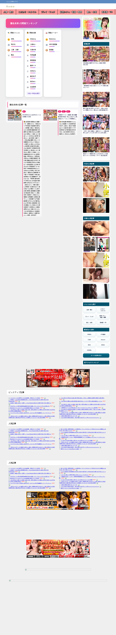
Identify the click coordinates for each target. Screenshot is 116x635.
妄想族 (51, 49)
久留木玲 (33, 49)
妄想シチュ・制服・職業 (71, 12)
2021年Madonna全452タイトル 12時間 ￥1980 (31, 115)
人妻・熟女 (9, 12)
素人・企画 (92, 12)
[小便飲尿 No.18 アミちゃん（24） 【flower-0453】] (96, 189)
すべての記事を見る (96, 355)
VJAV (89, 339)
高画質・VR (107, 12)
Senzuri (103, 339)
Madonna (52, 39)
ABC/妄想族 (53, 44)
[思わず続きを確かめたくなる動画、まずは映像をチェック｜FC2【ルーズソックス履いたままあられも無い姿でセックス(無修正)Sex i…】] (96, 205)
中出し (63, 111)
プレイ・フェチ (48, 12)
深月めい (33, 81)
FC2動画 (103, 334)
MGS (89, 345)
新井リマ (33, 65)
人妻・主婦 (14, 49)
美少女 (13, 44)
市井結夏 (33, 55)
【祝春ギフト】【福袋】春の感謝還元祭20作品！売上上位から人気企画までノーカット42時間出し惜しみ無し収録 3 (67, 117)
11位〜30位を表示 (34, 93)
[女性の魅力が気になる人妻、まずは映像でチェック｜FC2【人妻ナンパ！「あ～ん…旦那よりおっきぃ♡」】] (96, 228)
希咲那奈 (33, 60)
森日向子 (33, 76)
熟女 (12, 55)
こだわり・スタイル (27, 12)
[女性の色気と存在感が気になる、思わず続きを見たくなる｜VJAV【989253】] (96, 291)
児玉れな (33, 39)
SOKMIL (89, 350)
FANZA (89, 334)
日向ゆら (33, 71)
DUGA (103, 345)
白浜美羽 (33, 87)
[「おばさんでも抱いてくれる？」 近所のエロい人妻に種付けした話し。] (96, 174)
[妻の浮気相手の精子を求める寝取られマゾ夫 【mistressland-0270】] (96, 244)
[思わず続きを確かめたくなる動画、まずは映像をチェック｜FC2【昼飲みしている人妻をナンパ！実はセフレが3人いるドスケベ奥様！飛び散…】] (96, 275)
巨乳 (12, 39)
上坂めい (33, 44)
